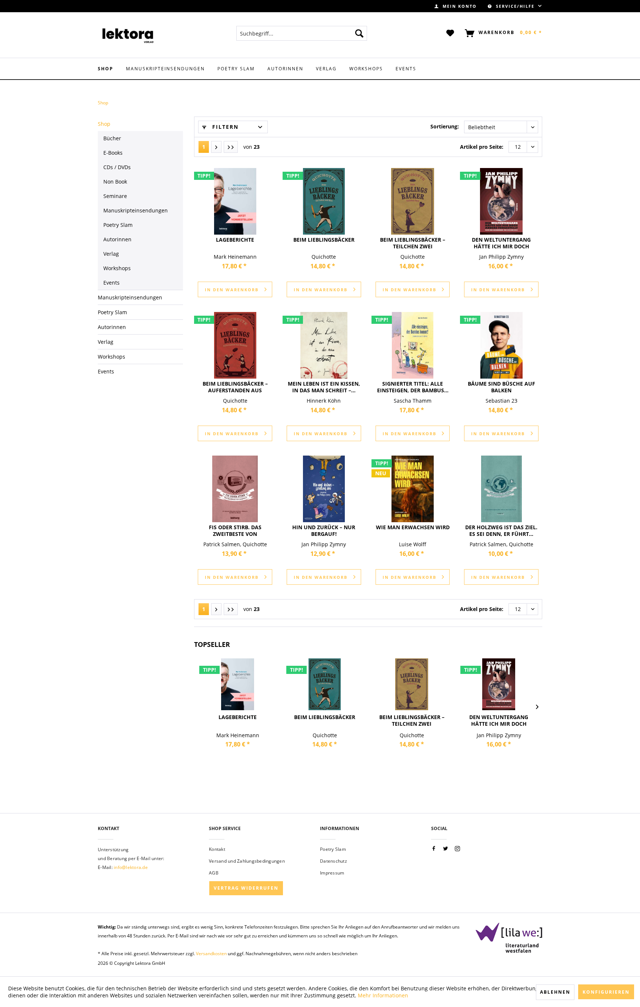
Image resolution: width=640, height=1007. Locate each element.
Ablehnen (555, 992)
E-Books (113, 152)
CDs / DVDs (117, 167)
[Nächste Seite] (216, 147)
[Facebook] (433, 848)
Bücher (112, 138)
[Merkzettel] (451, 33)
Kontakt (217, 849)
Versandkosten (211, 953)
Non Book (115, 181)
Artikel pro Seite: (481, 146)
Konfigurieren (606, 992)
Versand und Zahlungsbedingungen (247, 861)
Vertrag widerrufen (246, 888)
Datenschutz (333, 861)
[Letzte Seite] (231, 147)
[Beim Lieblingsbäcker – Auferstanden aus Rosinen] (235, 345)
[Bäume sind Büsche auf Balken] (501, 345)
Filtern (224, 126)
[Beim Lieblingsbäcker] (324, 201)
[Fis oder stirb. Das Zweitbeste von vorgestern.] (235, 489)
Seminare (115, 195)
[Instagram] (457, 848)
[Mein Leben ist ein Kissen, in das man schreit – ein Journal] (324, 345)
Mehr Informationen (383, 995)
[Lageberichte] (235, 201)
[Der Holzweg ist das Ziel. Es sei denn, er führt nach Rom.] (501, 489)
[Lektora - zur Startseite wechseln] (128, 35)
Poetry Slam (333, 849)
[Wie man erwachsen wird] (413, 489)
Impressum (332, 873)
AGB (214, 873)
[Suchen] (359, 33)
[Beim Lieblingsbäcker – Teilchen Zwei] (413, 201)
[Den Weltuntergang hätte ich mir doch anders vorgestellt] (501, 201)
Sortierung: (444, 126)
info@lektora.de (131, 867)
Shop (104, 123)
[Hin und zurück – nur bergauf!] (324, 489)
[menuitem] (455, 6)
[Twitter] (445, 848)
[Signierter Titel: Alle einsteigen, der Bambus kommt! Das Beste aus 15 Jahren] (413, 345)
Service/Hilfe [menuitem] (515, 6)
